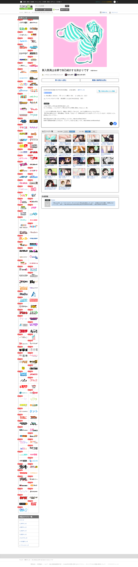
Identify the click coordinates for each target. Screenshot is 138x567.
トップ (40, 9)
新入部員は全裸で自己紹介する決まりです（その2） (65, 189)
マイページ (115, 12)
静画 (28, 1)
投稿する (104, 12)
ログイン (98, 1)
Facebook (115, 123)
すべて (22, 520)
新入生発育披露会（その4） (65, 166)
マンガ (57, 9)
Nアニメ (53, 1)
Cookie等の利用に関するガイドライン (73, 564)
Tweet (111, 123)
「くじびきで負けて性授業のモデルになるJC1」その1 (51, 155)
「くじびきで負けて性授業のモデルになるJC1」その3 (79, 155)
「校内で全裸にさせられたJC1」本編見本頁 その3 (93, 144)
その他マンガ (24, 541)
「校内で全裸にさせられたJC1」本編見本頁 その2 (79, 144)
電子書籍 (65, 9)
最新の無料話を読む (99, 80)
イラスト (48, 9)
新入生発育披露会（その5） (79, 166)
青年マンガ (23, 527)
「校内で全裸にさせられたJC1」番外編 (51, 143)
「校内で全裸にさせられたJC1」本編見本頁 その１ (65, 144)
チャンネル (38, 1)
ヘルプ (46, 564)
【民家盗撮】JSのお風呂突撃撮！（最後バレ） (107, 178)
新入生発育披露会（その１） (93, 154)
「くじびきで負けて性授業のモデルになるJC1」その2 (65, 155)
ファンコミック (24, 545)
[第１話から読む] (80, 66)
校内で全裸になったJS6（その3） (78, 177)
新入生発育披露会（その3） (51, 166)
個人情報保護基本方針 (55, 564)
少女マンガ (23, 530)
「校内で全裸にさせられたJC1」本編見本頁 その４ (107, 144)
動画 (24, 1)
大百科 (44, 1)
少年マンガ (23, 523)
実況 (48, 1)
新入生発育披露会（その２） (107, 154)
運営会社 (33, 564)
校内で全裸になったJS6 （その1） (50, 177)
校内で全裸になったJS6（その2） (64, 177)
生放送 (32, 1)
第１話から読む (60, 80)
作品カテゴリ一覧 (25, 517)
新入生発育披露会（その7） (107, 166)
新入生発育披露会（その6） (93, 166)
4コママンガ (23, 538)
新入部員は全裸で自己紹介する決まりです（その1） (51, 189)
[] (81, 90)
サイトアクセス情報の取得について (95, 564)
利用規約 (39, 564)
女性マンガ (23, 534)
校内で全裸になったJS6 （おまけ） (92, 177)
